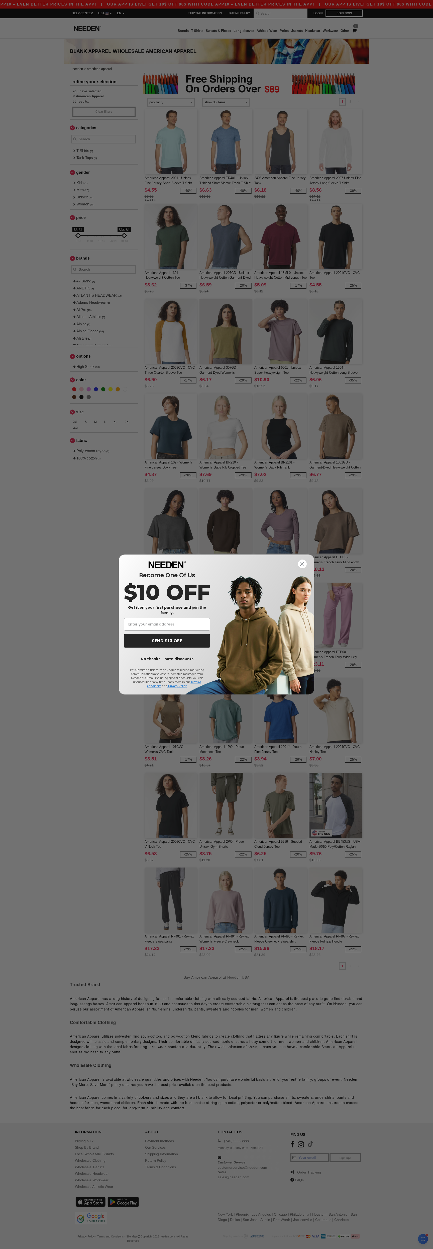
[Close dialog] (302, 564)
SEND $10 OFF (167, 641)
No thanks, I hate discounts (167, 659)
